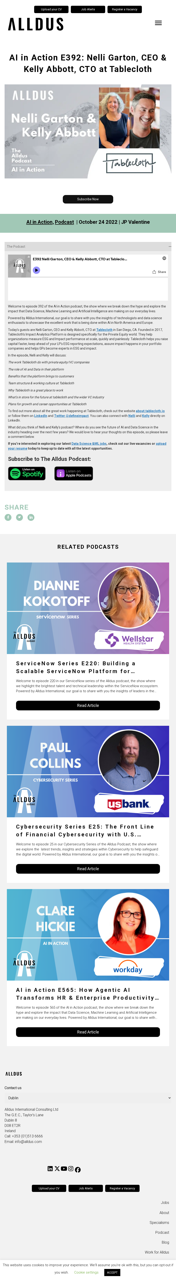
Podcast (64, 222)
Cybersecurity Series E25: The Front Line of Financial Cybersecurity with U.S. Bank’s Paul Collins (85, 831)
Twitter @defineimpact (71, 416)
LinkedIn (40, 416)
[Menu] (158, 23)
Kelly (145, 416)
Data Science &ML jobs (89, 443)
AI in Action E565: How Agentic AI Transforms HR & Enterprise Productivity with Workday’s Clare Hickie (85, 994)
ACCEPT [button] (112, 1272)
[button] (88, 199)
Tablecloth (104, 330)
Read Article (88, 705)
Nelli (131, 416)
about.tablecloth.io (150, 411)
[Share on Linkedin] (31, 517)
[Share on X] (19, 517)
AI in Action (39, 222)
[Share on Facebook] (8, 517)
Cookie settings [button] (86, 1272)
